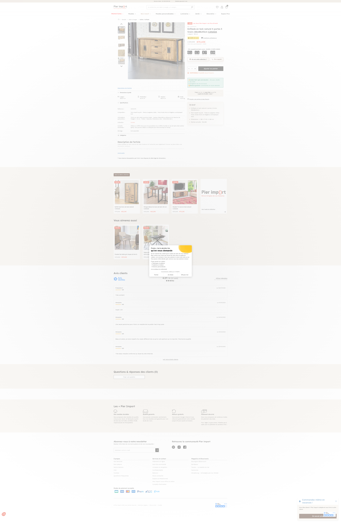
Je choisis (170, 274)
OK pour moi (184, 274)
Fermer (156, 274)
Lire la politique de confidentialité (159, 269)
